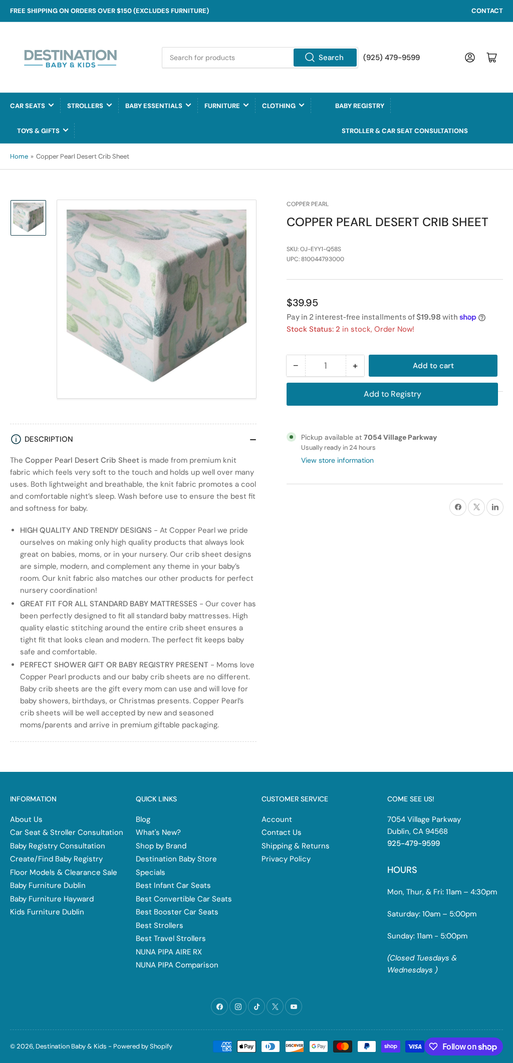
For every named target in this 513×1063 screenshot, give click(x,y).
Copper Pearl (308, 204)
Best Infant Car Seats (173, 885)
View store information (337, 460)
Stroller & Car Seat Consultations (405, 131)
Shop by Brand (161, 846)
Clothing (279, 106)
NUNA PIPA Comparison (177, 965)
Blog (143, 819)
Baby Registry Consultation (57, 846)
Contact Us (282, 832)
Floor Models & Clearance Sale (63, 872)
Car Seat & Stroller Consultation (66, 832)
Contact (487, 11)
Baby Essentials (153, 106)
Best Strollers (159, 925)
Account (277, 819)
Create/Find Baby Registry (56, 859)
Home (19, 156)
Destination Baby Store (176, 859)
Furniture (222, 106)
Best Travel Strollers (171, 938)
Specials (150, 872)
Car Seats (27, 106)
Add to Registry (392, 394)
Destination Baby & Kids (71, 1046)
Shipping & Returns (296, 846)
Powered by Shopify (142, 1046)
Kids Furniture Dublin (47, 912)
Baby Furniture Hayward (52, 899)
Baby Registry (359, 106)
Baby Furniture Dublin (48, 885)
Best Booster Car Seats (177, 912)
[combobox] (260, 57)
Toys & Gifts (38, 131)
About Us (26, 819)
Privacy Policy (286, 859)
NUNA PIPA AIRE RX (169, 952)
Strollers (85, 106)
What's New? (158, 832)
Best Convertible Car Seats (184, 899)
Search (331, 58)
